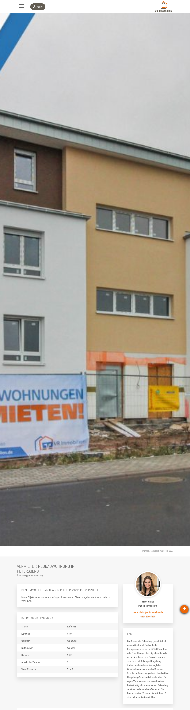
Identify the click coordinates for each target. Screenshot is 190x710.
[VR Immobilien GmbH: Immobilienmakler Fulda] (163, 6)
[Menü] (21, 6)
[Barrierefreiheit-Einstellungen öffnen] (184, 609)
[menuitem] (21, 6)
